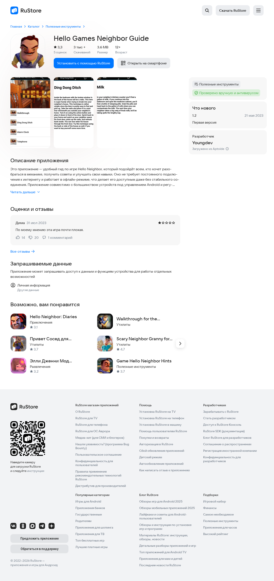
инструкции (35, 471)
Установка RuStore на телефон (161, 418)
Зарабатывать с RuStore (220, 412)
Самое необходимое (218, 514)
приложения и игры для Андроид (34, 565)
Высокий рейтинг (215, 534)
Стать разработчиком (219, 418)
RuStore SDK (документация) (224, 431)
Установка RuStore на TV (157, 412)
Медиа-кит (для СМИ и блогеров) (99, 438)
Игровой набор (214, 501)
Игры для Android (88, 501)
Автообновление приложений (161, 464)
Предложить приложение (39, 538)
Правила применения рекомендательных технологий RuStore (98, 475)
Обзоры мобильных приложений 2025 (167, 508)
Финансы (210, 508)
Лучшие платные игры (91, 547)
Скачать (232, 10)
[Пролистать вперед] (180, 343)
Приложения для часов (220, 527)
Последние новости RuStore (160, 565)
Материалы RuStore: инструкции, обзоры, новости (163, 537)
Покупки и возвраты (154, 438)
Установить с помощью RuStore (83, 63)
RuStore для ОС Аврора (92, 431)
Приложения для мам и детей (160, 559)
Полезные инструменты (220, 521)
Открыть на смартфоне (147, 63)
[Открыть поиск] (207, 10)
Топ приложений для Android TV (162, 552)
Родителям (83, 521)
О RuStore (82, 412)
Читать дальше (23, 192)
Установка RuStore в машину (160, 425)
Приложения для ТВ (89, 534)
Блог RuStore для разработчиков (227, 438)
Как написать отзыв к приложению (164, 470)
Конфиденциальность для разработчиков (222, 459)
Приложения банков (90, 508)
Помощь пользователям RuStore (163, 431)
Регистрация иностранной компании (230, 451)
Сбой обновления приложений (161, 451)
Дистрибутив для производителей (100, 486)
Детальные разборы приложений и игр (167, 546)
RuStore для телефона (91, 425)
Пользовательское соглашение (98, 455)
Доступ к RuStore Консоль (222, 425)
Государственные (88, 514)
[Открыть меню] (258, 10)
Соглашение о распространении (227, 444)
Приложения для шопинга (94, 527)
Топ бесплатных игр (89, 540)
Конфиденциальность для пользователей (94, 463)
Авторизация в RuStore (156, 444)
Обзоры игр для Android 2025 (160, 501)
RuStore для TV (86, 418)
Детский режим (150, 457)
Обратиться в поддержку (39, 549)
